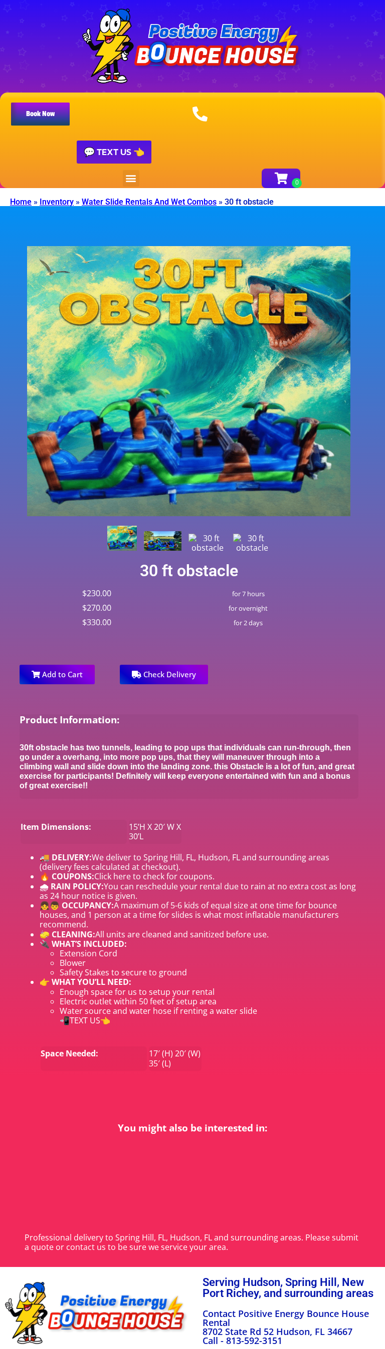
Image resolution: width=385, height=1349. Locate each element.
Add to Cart (61, 674)
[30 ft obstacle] (122, 538)
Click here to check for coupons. (154, 876)
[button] (40, 114)
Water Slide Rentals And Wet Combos (149, 202)
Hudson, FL (219, 857)
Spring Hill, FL (168, 857)
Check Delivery (168, 674)
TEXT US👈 (90, 1020)
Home (21, 202)
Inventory (57, 202)
